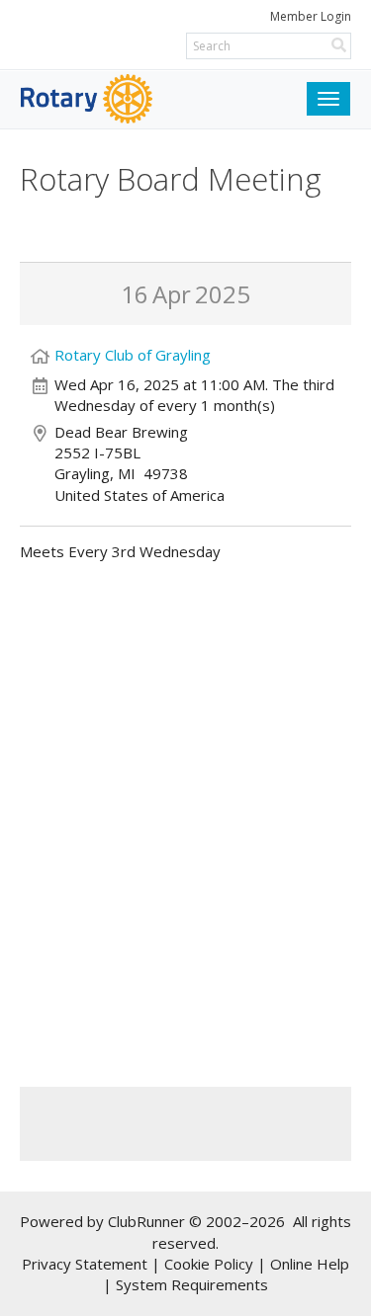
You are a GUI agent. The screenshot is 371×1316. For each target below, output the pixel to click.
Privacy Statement (84, 1264)
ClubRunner (146, 1221)
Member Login (310, 16)
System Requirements (192, 1284)
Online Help (309, 1264)
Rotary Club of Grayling (132, 355)
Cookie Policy (208, 1264)
